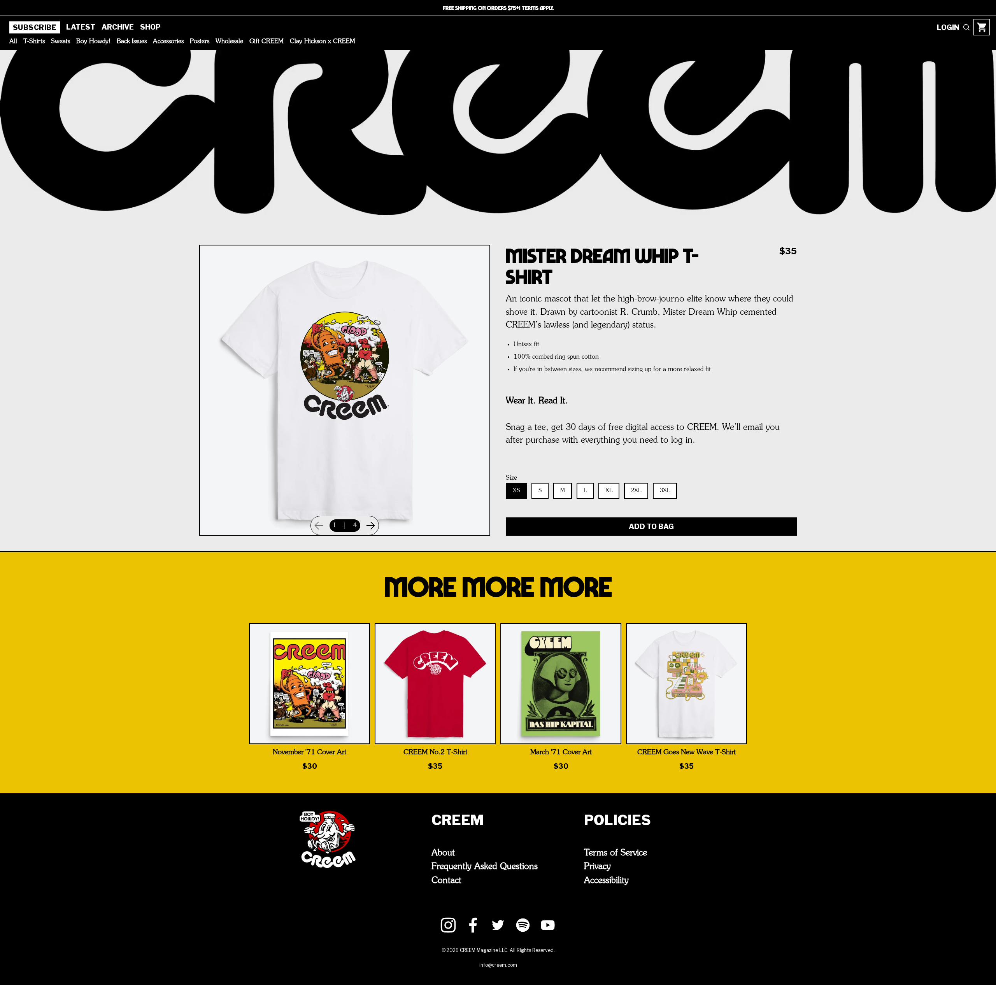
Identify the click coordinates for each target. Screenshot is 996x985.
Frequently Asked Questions (484, 866)
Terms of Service (615, 853)
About (443, 853)
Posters (199, 42)
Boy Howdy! (93, 42)
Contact (446, 880)
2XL (636, 490)
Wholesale (229, 42)
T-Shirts (34, 42)
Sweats (60, 42)
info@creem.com (498, 965)
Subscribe (34, 27)
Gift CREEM (266, 42)
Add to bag (651, 526)
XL (608, 490)
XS (516, 490)
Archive (118, 27)
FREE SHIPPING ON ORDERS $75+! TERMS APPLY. (498, 8)
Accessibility (606, 880)
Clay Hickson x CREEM (322, 42)
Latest (80, 27)
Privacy (597, 866)
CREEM (457, 820)
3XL (665, 490)
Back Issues (132, 42)
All (13, 42)
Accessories (168, 42)
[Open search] (966, 27)
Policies (617, 820)
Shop (150, 27)
